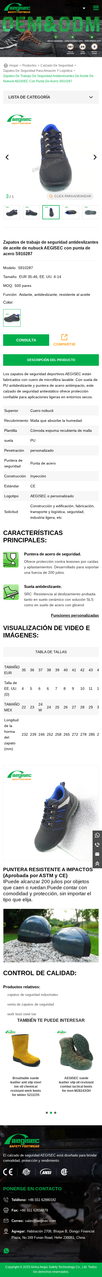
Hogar (13, 65)
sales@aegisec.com (40, 1221)
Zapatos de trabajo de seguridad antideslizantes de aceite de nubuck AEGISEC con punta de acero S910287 (48, 78)
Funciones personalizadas (75, 615)
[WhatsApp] (97, 835)
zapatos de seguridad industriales (32, 995)
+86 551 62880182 (42, 1200)
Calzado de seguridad (57, 65)
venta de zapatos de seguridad (30, 1004)
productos (29, 65)
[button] (95, 157)
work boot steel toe (21, 1014)
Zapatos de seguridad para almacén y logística (37, 71)
